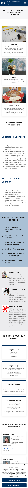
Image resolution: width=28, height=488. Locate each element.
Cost (14, 77)
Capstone (10, 4)
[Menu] (25, 3)
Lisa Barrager (8, 459)
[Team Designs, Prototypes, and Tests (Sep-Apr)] (3, 254)
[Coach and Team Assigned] (3, 249)
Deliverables (14, 272)
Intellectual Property (17, 289)
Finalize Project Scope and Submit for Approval (14, 243)
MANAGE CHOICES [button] (14, 480)
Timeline (14, 44)
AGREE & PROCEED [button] (14, 485)
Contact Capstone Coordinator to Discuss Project (13, 229)
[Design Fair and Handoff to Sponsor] (3, 260)
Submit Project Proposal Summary (14, 237)
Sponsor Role (14, 106)
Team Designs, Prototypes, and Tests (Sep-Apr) (15, 255)
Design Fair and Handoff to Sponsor (14, 261)
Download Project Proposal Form (14, 123)
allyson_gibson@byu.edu (9, 448)
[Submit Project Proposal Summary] (3, 236)
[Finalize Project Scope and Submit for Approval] (3, 242)
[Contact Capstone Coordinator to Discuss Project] (3, 227)
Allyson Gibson (8, 434)
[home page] (3, 3)
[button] (24, 465)
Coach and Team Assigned (14, 249)
